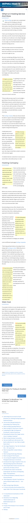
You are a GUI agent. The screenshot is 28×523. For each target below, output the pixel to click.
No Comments (5, 393)
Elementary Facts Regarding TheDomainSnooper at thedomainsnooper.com (10, 499)
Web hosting (8, 20)
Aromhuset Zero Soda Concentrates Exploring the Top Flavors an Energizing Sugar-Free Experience (13, 471)
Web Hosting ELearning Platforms (12, 426)
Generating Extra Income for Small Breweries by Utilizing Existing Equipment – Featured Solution (14, 418)
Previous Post (7, 385)
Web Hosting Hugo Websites (11, 485)
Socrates (17, 518)
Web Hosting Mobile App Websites (12, 454)
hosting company (8, 115)
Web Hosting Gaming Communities (12, 438)
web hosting (14, 373)
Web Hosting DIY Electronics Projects (13, 428)
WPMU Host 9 (11, 4)
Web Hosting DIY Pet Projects (11, 455)
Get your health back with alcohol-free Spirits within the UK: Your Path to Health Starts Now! (13, 442)
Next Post (21, 396)
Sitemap (5, 509)
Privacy (5, 503)
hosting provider (12, 248)
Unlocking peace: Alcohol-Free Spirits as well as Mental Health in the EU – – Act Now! (13, 481)
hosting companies (21, 242)
